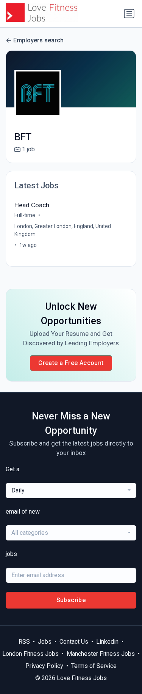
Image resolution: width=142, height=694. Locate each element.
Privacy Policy (44, 665)
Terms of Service (94, 665)
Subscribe (71, 600)
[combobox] (71, 490)
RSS (24, 641)
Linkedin (107, 641)
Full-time (24, 215)
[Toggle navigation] (129, 13)
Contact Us (73, 641)
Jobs (44, 641)
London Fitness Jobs (30, 653)
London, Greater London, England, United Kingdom (62, 230)
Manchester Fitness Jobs (101, 653)
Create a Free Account (70, 362)
